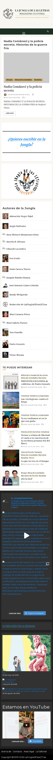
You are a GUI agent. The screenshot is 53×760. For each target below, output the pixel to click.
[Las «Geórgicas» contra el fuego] (10, 400)
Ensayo (9, 80)
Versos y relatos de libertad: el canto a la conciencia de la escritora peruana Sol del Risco (35, 439)
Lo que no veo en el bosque (35, 461)
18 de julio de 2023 (12, 97)
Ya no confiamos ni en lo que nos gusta (34, 419)
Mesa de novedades (23, 80)
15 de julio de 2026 (31, 464)
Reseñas (38, 80)
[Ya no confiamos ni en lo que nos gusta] (10, 419)
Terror (31, 458)
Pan (4, 673)
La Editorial (41, 751)
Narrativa (42, 378)
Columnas (25, 396)
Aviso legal (29, 751)
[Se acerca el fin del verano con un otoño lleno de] (26, 585)
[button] (23, 31)
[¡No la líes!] (10, 477)
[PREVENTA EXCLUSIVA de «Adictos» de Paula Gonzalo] (10, 381)
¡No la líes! (26, 479)
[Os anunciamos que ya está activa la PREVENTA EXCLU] (26, 535)
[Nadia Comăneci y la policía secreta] (26, 67)
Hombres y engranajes (39, 396)
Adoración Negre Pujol (18, 94)
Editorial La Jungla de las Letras (34, 375)
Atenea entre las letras (30, 432)
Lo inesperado (8, 682)
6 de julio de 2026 (31, 482)
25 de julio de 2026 (31, 447)
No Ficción (33, 476)
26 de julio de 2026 (31, 424)
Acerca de (6, 751)
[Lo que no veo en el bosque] (10, 458)
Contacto (17, 751)
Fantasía (38, 452)
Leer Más (10, 113)
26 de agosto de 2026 (32, 387)
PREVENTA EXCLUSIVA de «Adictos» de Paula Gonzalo (23, 691)
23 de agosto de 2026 (32, 405)
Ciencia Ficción (27, 452)
